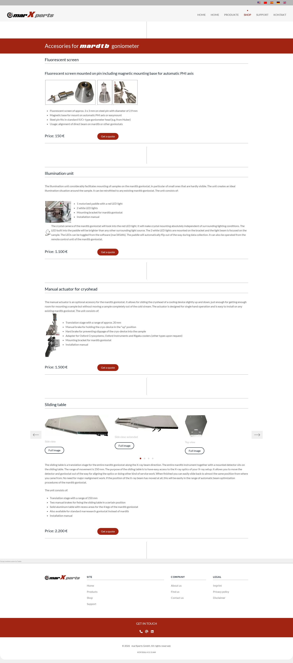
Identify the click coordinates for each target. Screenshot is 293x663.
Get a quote (108, 136)
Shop (90, 597)
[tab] (140, 458)
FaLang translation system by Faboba (10, 561)
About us (176, 585)
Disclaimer (219, 597)
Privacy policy (221, 591)
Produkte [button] (231, 14)
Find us (175, 591)
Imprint (217, 585)
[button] (35, 435)
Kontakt (280, 14)
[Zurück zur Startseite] (30, 15)
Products (92, 591)
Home (201, 14)
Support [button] (262, 14)
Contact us (177, 597)
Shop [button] (247, 14)
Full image (54, 450)
